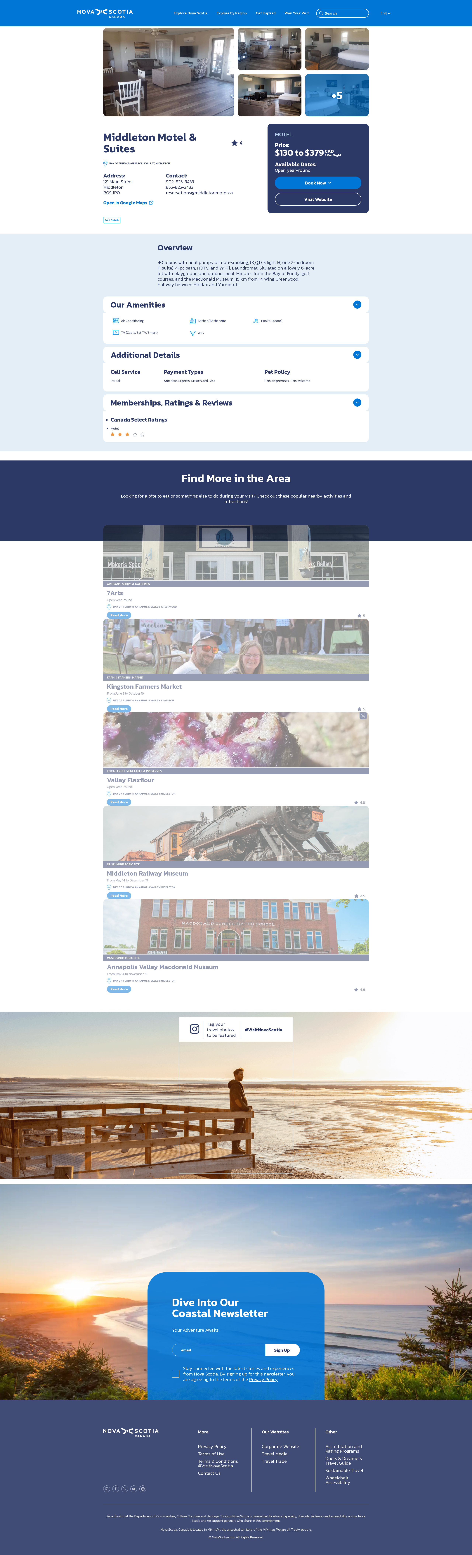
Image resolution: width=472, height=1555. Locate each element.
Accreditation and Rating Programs (343, 1448)
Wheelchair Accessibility (337, 1480)
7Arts (115, 593)
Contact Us (209, 1473)
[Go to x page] (124, 1488)
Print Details (112, 220)
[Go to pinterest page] (142, 1488)
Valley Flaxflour (130, 780)
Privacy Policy (263, 1379)
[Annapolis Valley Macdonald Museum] (236, 927)
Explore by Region (232, 13)
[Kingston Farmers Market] (236, 646)
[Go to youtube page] (133, 1488)
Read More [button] (119, 615)
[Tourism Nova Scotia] (105, 11)
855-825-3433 (179, 187)
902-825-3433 (180, 181)
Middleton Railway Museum (147, 873)
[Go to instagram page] (106, 1488)
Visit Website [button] (318, 199)
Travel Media (275, 1453)
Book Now (315, 182)
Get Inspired (265, 13)
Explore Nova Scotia (190, 13)
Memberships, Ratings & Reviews (171, 402)
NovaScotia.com (223, 1537)
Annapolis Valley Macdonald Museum (162, 967)
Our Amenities (138, 304)
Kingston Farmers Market (144, 686)
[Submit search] (320, 13)
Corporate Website (280, 1446)
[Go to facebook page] (115, 1488)
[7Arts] (236, 553)
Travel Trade (274, 1461)
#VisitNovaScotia (263, 1029)
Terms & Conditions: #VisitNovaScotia (218, 1463)
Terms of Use (211, 1453)
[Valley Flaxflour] (236, 740)
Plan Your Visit (297, 13)
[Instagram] (194, 1032)
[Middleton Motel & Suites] (168, 72)
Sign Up (282, 1350)
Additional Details (145, 354)
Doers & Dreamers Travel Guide (343, 1460)
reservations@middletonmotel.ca (199, 192)
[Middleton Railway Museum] (236, 833)
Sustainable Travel (344, 1470)
